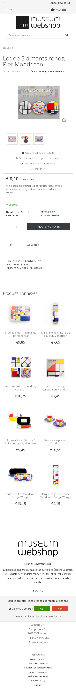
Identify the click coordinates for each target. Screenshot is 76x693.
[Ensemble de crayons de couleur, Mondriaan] (55, 313)
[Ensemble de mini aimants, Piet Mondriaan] (20, 313)
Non (60, 608)
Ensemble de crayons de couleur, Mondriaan (55, 334)
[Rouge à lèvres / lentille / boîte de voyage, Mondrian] (20, 420)
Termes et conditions (38, 663)
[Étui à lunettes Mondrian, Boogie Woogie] (20, 474)
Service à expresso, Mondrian (55, 441)
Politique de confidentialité (38, 667)
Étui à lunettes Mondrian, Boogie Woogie (20, 495)
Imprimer (39, 168)
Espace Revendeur (60, 3)
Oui (42, 608)
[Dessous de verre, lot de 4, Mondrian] (20, 366)
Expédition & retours (38, 676)
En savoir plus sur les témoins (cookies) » (38, 616)
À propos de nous (38, 659)
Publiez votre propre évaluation (47, 70)
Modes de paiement (38, 672)
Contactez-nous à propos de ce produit (39, 158)
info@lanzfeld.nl (40, 638)
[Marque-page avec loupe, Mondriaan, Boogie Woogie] (55, 474)
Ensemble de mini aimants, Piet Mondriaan (20, 334)
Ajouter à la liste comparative (39, 163)
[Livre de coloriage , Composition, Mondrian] (55, 366)
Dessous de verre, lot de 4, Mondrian (20, 388)
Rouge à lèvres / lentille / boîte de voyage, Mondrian (20, 441)
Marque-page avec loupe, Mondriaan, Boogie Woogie (55, 495)
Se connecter (38, 655)
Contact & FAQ (38, 680)
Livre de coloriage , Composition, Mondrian (55, 388)
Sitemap (38, 685)
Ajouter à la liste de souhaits (39, 152)
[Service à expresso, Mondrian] (55, 420)
